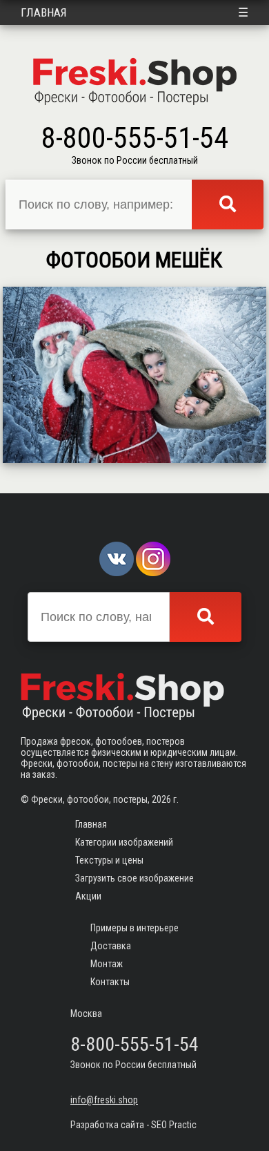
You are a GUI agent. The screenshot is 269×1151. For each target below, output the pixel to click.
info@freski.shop (104, 1099)
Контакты (110, 981)
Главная (44, 12)
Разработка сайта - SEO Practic (133, 1124)
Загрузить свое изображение (134, 878)
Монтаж (106, 963)
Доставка (110, 945)
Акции (88, 896)
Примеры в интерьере (134, 927)
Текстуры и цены (109, 860)
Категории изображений (124, 842)
